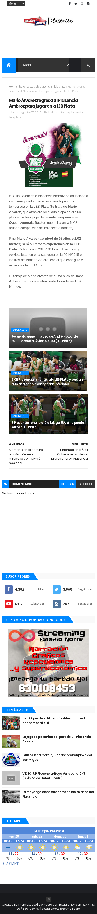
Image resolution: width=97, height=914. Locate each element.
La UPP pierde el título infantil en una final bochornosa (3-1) (53, 720)
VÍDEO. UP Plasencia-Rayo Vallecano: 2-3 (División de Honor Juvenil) (53, 775)
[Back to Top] (48, 899)
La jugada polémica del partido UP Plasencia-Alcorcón (57, 739)
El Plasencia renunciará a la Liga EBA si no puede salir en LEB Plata (47, 424)
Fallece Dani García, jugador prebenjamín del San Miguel (57, 757)
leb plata (59, 87)
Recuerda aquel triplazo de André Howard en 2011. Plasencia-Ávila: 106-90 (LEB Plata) (45, 338)
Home (13, 87)
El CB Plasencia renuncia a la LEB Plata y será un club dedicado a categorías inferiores (47, 381)
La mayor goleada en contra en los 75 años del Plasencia (58, 794)
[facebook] (69, 4)
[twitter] (75, 4)
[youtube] (81, 4)
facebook (86, 484)
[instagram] (87, 4)
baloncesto (26, 87)
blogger (67, 484)
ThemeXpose (27, 905)
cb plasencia (44, 87)
